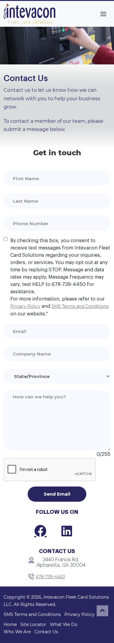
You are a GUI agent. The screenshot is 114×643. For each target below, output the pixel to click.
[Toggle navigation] (103, 14)
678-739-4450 (50, 576)
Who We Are (17, 631)
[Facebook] (40, 531)
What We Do (64, 624)
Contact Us (46, 631)
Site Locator (33, 624)
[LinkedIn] (66, 531)
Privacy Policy (25, 306)
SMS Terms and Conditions (80, 306)
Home (10, 624)
